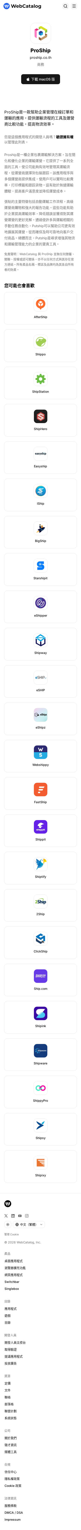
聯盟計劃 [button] (11, 1411)
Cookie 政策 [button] (13, 1485)
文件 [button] (8, 1390)
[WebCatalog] (7, 1203)
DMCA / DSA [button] (14, 1512)
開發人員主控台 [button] (15, 1342)
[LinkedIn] (13, 1216)
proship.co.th (40, 57)
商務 (40, 64)
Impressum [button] (13, 1519)
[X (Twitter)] (6, 1216)
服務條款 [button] (11, 1505)
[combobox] (29, 1224)
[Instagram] (27, 1216)
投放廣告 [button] (11, 1363)
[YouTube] (20, 1216)
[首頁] (22, 6)
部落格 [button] (9, 1404)
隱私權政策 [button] (12, 1479)
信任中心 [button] (11, 1472)
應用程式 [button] (11, 1308)
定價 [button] (8, 1383)
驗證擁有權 (64, 137)
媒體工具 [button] (11, 1452)
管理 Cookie (11, 1234)
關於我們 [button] (11, 1438)
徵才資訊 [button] (11, 1445)
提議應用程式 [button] (14, 1356)
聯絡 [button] (8, 1397)
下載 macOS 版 (43, 79)
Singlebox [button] (12, 1288)
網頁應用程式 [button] (14, 1275)
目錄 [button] (8, 1322)
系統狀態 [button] (11, 1418)
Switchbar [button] (12, 1282)
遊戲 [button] (8, 1315)
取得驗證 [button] (11, 1349)
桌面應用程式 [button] (14, 1261)
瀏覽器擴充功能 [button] (15, 1268)
